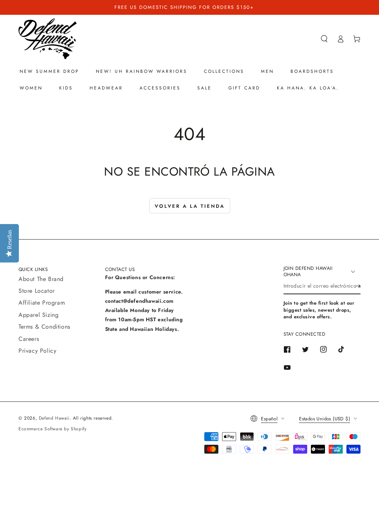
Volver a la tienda (190, 206)
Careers (29, 339)
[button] (324, 39)
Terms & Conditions (44, 326)
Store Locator (37, 291)
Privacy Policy (37, 350)
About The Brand (41, 279)
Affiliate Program (42, 302)
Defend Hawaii (54, 418)
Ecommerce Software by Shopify (52, 429)
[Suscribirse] (358, 286)
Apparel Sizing (38, 315)
